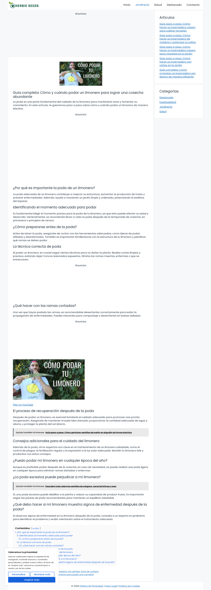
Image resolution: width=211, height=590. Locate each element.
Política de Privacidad (91, 586)
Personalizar (19, 574)
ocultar (35, 528)
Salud (158, 5)
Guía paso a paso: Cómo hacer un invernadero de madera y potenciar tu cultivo (177, 39)
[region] (32, 566)
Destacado (174, 5)
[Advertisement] (81, 34)
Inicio (126, 5)
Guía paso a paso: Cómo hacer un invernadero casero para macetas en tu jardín (177, 50)
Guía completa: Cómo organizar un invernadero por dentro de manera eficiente (177, 73)
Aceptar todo (31, 579)
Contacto (193, 5)
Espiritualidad (167, 102)
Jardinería (142, 5)
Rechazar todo (42, 574)
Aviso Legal (111, 586)
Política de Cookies (129, 586)
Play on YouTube (23, 404)
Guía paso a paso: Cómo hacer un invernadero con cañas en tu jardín (175, 62)
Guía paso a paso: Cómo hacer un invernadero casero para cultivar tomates (177, 27)
